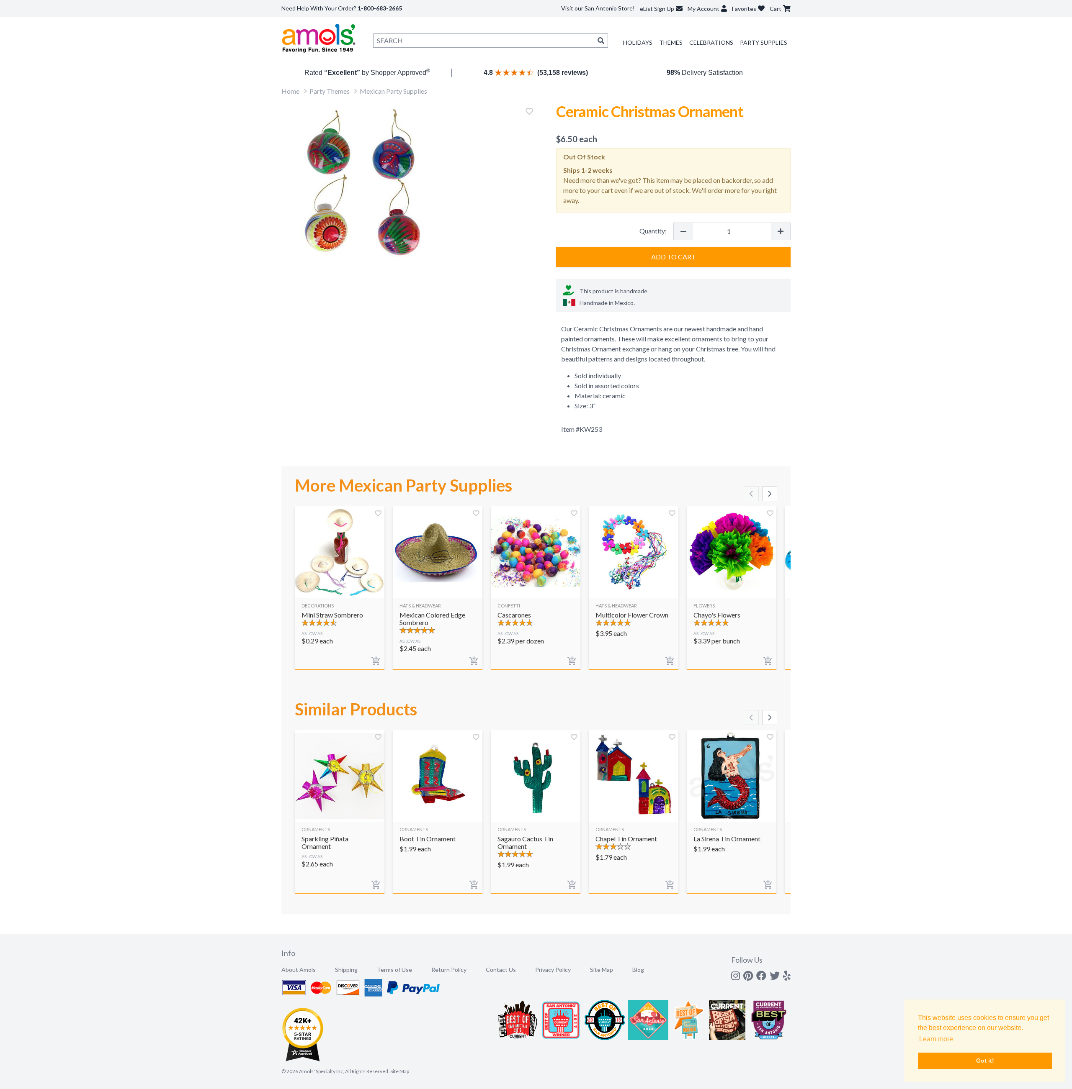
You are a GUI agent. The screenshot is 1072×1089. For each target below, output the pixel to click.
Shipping (346, 969)
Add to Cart (673, 257)
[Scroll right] (769, 493)
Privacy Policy (553, 969)
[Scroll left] (751, 493)
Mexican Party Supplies (393, 91)
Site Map (601, 969)
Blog (638, 969)
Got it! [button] (985, 1060)
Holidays (637, 42)
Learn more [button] (936, 1039)
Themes (671, 42)
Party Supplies (763, 42)
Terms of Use (394, 969)
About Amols (298, 969)
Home (290, 91)
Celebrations (711, 42)
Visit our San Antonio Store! (598, 8)
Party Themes (329, 91)
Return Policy (448, 969)
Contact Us (501, 969)
